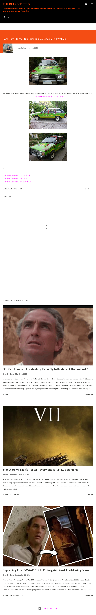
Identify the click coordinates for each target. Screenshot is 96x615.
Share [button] (87, 189)
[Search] (86, 4)
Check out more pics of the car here (48, 96)
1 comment (15, 495)
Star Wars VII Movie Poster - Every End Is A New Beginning (40, 469)
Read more (88, 394)
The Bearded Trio (16, 4)
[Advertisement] (48, 275)
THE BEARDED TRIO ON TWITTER (17, 179)
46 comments (16, 595)
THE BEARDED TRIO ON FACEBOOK (17, 175)
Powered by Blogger (49, 608)
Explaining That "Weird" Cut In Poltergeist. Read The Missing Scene (46, 570)
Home (6, 17)
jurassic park (15, 189)
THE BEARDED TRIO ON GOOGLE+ (17, 182)
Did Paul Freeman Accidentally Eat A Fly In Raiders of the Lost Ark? (45, 369)
